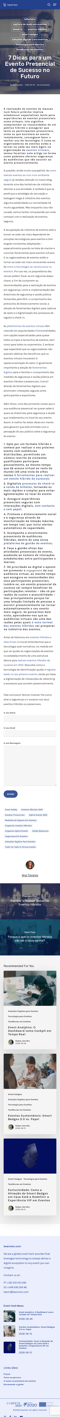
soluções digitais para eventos (20, 841)
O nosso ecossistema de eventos (20, 1381)
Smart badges (30, 34)
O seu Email (9, 728)
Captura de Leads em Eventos (30, 24)
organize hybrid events (16, 831)
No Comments (43, 85)
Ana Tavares (18, 85)
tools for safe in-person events (20, 847)
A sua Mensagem (12, 743)
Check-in (18, 29)
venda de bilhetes (19, 487)
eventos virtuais (37, 150)
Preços (7, 1374)
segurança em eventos (16, 836)
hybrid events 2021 (38, 815)
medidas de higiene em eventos (20, 820)
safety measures (40, 831)
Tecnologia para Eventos (30, 44)
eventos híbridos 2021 (32, 809)
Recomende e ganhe (14, 1384)
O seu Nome (9, 713)
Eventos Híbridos (37, 29)
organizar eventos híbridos (18, 825)
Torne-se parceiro (12, 1377)
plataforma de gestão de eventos (28, 543)
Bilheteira (30, 19)
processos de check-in (38, 483)
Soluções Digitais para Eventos (30, 39)
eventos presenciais (15, 815)
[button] (54, 4)
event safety (11, 809)
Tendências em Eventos (30, 49)
